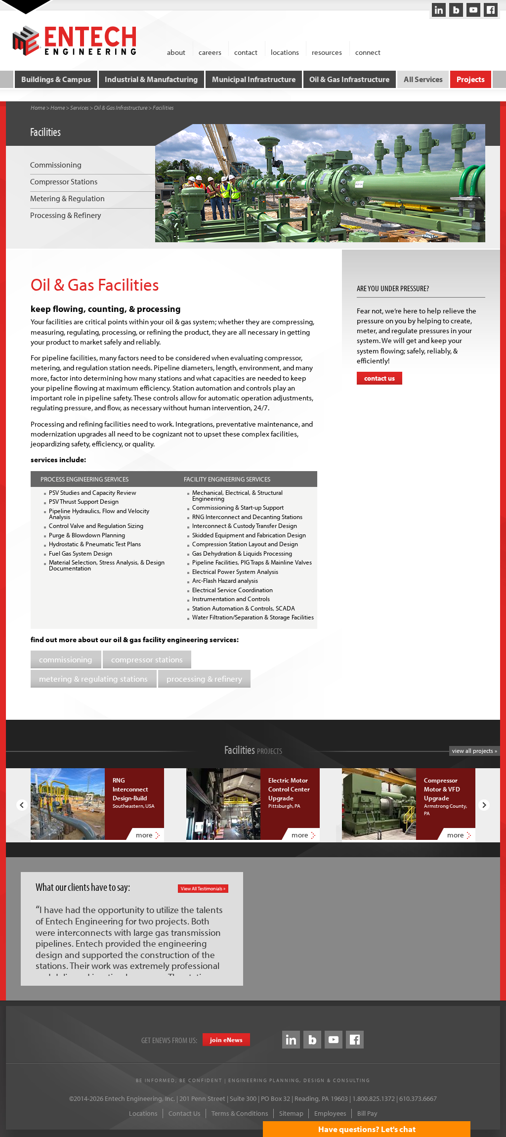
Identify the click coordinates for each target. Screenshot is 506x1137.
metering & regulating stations (93, 678)
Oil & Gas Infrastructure (349, 79)
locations (285, 51)
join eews (226, 1040)
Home (38, 107)
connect (367, 51)
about (176, 51)
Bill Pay (367, 1113)
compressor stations (147, 659)
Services (79, 107)
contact (245, 51)
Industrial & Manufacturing (151, 79)
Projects (471, 79)
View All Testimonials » (203, 888)
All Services (423, 79)
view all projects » (474, 750)
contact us (379, 378)
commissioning (65, 659)
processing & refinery (204, 678)
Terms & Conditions (239, 1113)
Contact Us (185, 1113)
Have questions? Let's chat (367, 1129)
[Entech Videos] (473, 10)
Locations (143, 1113)
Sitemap (291, 1113)
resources (327, 51)
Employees (330, 1113)
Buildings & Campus (56, 79)
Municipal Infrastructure (253, 79)
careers (210, 51)
